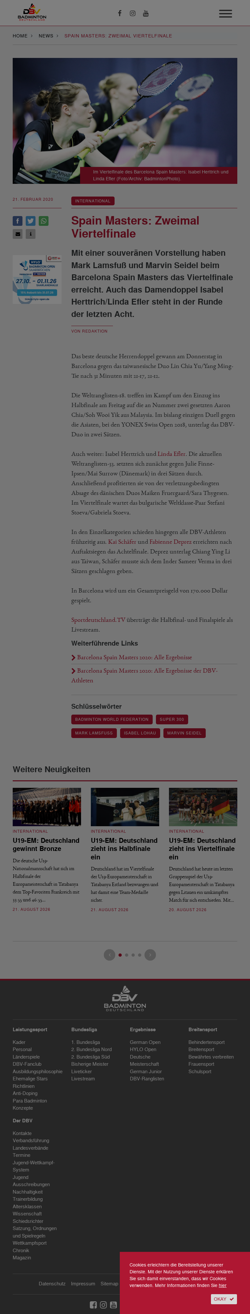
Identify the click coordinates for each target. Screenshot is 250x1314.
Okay (220, 1299)
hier (223, 1285)
